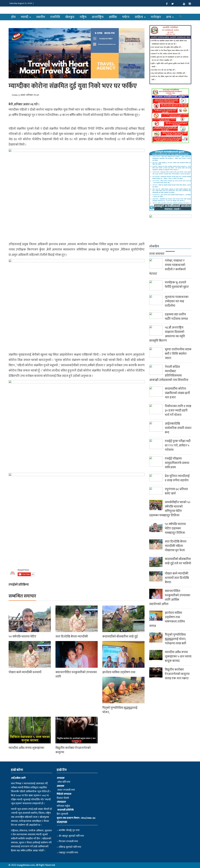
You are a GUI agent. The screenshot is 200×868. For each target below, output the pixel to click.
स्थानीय (40, 17)
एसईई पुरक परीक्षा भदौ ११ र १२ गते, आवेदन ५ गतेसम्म (177, 445)
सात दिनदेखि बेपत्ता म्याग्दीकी (71, 636)
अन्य (169, 17)
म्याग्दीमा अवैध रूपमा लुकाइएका (26, 748)
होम (13, 17)
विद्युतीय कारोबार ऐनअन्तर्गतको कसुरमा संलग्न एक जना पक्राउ (177, 674)
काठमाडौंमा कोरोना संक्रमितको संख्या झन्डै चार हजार (177, 393)
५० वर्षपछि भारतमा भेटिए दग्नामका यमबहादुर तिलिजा (175, 528)
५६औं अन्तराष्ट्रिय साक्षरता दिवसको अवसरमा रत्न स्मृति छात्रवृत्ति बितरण (167, 334)
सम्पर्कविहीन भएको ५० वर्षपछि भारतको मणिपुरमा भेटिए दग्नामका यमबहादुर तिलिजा (169, 509)
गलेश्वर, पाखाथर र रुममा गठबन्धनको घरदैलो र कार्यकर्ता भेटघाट (167, 267)
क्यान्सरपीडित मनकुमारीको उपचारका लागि (76, 674)
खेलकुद (69, 17)
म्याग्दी (25, 17)
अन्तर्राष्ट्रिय (97, 17)
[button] (180, 17)
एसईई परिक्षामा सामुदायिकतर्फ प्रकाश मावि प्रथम (177, 463)
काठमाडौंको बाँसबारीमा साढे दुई (120, 636)
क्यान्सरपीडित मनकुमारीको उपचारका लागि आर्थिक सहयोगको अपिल (169, 597)
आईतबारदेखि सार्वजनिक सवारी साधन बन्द (178, 428)
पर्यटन (125, 17)
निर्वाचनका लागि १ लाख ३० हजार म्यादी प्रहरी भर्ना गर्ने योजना (178, 411)
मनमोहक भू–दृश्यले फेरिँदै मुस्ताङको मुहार (177, 284)
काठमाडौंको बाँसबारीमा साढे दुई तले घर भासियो (178, 561)
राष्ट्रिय (83, 17)
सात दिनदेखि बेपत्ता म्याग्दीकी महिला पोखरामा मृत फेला (175, 546)
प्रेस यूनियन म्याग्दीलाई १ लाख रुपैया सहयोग (177, 478)
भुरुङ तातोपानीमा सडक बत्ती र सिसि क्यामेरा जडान (178, 354)
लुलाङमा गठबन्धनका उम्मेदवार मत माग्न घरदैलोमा (176, 301)
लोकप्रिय (154, 246)
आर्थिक (113, 17)
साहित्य (139, 17)
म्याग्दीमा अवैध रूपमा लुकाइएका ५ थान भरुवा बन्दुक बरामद (178, 656)
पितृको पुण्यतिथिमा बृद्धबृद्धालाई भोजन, (119, 710)
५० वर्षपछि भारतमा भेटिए (22, 636)
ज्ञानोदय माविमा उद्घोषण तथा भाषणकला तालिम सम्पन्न (167, 619)
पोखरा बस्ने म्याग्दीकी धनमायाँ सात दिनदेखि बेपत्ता (177, 578)
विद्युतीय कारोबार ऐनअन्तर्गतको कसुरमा (73, 750)
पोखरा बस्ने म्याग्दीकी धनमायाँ (25, 672)
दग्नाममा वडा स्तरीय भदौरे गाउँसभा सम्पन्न (176, 316)
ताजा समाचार (156, 253)
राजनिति (55, 17)
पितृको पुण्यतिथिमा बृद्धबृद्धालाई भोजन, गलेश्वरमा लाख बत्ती (175, 639)
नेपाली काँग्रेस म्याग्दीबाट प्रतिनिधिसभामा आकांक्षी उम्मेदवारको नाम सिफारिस (168, 373)
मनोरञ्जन (156, 17)
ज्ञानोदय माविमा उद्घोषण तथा (118, 672)
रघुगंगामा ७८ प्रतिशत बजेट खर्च (176, 491)
